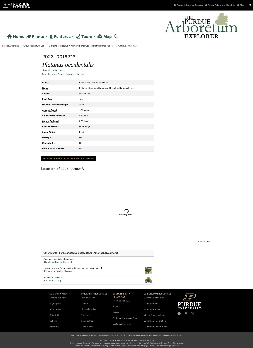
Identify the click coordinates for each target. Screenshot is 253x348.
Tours (86, 36)
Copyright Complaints (139, 343)
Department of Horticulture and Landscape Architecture (136, 335)
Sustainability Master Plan (125, 317)
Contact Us (174, 345)
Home (18, 36)
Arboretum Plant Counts (155, 326)
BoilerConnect (56, 309)
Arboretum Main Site (154, 297)
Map (241, 4)
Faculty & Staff (88, 297)
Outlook (53, 320)
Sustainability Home (122, 323)
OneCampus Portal (58, 297)
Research (117, 312)
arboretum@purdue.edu (108, 345)
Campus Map (87, 320)
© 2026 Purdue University (80, 343)
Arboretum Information (155, 320)
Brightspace (54, 303)
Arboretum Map (151, 303)
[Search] (116, 36)
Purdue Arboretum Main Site (221, 4)
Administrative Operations (172, 335)
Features (62, 36)
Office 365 (54, 314)
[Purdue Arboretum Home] (201, 25)
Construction (87, 326)
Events (116, 306)
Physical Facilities (89, 309)
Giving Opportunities (154, 314)
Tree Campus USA (121, 300)
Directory (85, 314)
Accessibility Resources (159, 345)
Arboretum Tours (152, 309)
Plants (37, 36)
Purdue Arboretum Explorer (189, 4)
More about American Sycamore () (68, 158)
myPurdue (54, 326)
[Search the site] (250, 5)
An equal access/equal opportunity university (110, 343)
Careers (84, 303)
